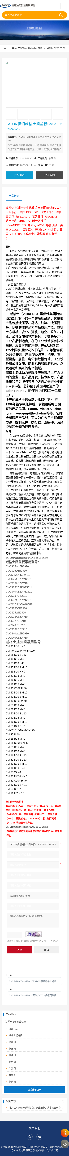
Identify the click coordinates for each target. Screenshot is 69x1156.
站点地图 (20, 1150)
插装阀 (49, 48)
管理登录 (30, 1150)
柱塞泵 (12, 1075)
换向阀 (12, 1081)
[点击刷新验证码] (34, 934)
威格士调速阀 (15, 1035)
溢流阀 (12, 1068)
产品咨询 (19, 175)
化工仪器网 (52, 1150)
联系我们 (49, 175)
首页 (14, 48)
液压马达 (13, 1028)
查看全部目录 (34, 1089)
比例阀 (12, 1062)
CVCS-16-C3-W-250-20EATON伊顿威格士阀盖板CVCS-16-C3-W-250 (36, 981)
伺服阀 (12, 1048)
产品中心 (22, 48)
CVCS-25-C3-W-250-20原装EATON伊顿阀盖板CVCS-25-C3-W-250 (36, 995)
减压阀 (12, 1042)
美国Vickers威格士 (36, 48)
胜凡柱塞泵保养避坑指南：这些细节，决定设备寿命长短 (36, 1107)
